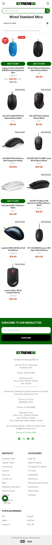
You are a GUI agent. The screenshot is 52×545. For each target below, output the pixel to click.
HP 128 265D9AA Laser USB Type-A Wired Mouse (39, 249)
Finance (5, 471)
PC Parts (32, 471)
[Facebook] (19, 439)
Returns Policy (8, 491)
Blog (4, 483)
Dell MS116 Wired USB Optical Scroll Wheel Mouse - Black (39, 203)
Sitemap (5, 495)
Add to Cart (13, 64)
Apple (4, 520)
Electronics (33, 479)
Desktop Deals (8, 459)
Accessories (33, 487)
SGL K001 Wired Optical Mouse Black (39, 117)
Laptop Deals (8, 463)
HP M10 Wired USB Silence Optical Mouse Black (39, 69)
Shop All (31, 459)
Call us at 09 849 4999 (26, 432)
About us (6, 475)
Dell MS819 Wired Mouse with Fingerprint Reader (13, 159)
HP (3, 516)
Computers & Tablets (37, 467)
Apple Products (35, 463)
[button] (47, 23)
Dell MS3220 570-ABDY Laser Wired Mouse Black (39, 159)
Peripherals (33, 475)
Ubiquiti (30, 516)
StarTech (30, 520)
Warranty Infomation (11, 487)
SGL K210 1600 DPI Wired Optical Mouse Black (13, 117)
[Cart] (48, 3)
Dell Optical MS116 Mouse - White (13, 206)
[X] (24, 439)
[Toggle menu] (3, 3)
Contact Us (7, 479)
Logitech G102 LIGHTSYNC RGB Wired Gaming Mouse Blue (13, 70)
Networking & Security (38, 483)
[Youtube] (28, 439)
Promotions (7, 467)
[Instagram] (33, 439)
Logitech (6, 524)
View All (30, 524)
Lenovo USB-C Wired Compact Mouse (13, 291)
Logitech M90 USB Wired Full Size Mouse (13, 249)
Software (32, 495)
